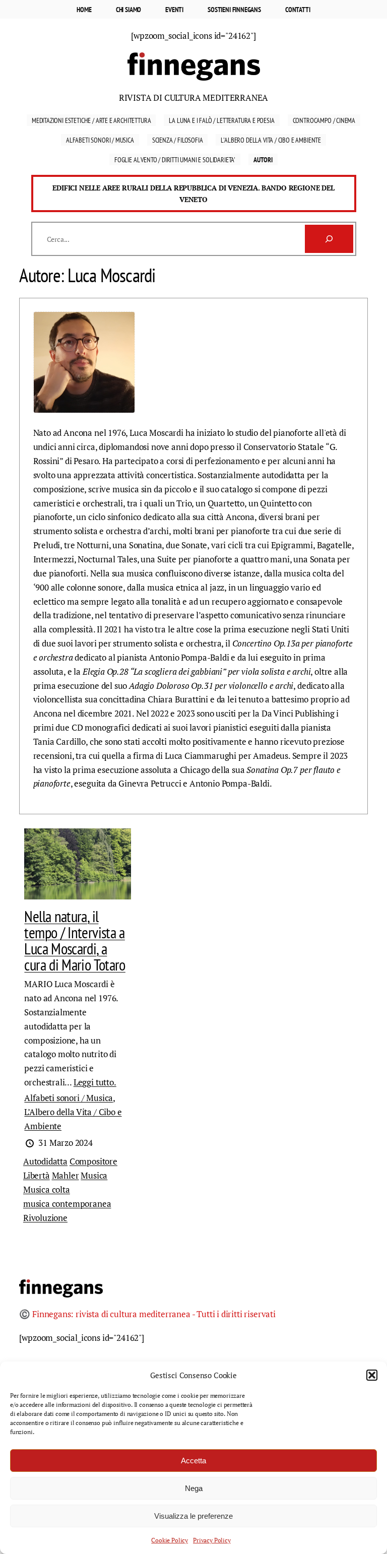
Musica (94, 1175)
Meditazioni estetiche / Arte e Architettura (91, 120)
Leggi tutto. (95, 1082)
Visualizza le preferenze (193, 1516)
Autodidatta (45, 1161)
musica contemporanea (67, 1203)
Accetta (193, 1460)
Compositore (93, 1161)
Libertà (36, 1175)
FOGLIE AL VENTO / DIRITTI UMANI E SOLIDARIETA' (174, 159)
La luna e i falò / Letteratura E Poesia (221, 120)
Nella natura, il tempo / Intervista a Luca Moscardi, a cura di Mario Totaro (74, 940)
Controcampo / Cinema (324, 120)
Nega (194, 1488)
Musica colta (46, 1189)
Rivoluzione (45, 1217)
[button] (372, 1375)
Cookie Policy (169, 1540)
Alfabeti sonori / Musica (100, 140)
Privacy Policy (212, 1540)
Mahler (65, 1175)
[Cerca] (329, 239)
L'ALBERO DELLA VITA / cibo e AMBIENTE (271, 140)
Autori (263, 159)
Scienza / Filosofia (177, 140)
